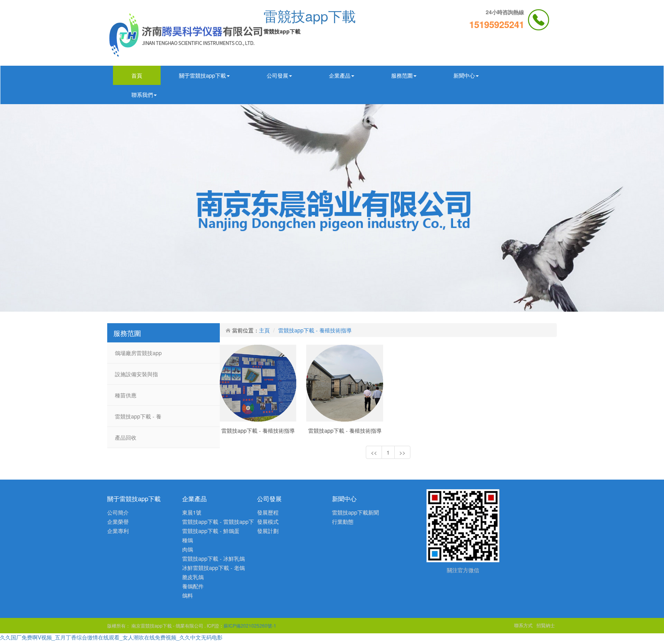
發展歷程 (268, 512)
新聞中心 (464, 75)
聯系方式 (523, 625)
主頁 (264, 330)
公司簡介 (118, 512)
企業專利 (118, 531)
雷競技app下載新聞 (355, 512)
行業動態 (343, 521)
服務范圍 (402, 75)
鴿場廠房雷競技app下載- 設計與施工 (138, 356)
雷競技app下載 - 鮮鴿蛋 (210, 531)
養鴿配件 (193, 586)
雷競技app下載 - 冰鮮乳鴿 (213, 558)
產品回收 (125, 437)
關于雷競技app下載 (202, 75)
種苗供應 (125, 395)
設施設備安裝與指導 (136, 377)
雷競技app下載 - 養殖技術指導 (138, 419)
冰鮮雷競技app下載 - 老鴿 (213, 567)
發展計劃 (268, 531)
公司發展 (277, 75)
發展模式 (268, 521)
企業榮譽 (118, 521)
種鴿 (187, 540)
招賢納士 (545, 625)
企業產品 (339, 75)
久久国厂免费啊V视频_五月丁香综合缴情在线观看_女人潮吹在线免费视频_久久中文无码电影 (111, 637)
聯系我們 (142, 94)
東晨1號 (191, 512)
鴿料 (187, 595)
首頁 (136, 75)
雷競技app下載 (310, 15)
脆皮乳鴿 (193, 577)
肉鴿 (187, 549)
